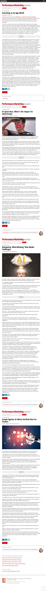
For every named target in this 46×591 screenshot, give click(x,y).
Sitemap (29, 578)
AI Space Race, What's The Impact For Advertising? (12, 557)
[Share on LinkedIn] (6, 89)
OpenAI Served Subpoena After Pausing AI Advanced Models (13, 563)
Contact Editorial (20, 578)
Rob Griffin (5, 15)
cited (8, 216)
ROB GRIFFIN (5, 98)
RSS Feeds (25, 578)
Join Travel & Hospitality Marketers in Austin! (11, 571)
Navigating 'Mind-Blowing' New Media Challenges (11, 559)
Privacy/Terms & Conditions (11, 579)
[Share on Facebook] (3, 89)
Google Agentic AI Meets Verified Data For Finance (12, 561)
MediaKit (15, 578)
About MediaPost (10, 578)
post (16, 378)
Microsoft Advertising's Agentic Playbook (10, 565)
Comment (5, 92)
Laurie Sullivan (6, 116)
